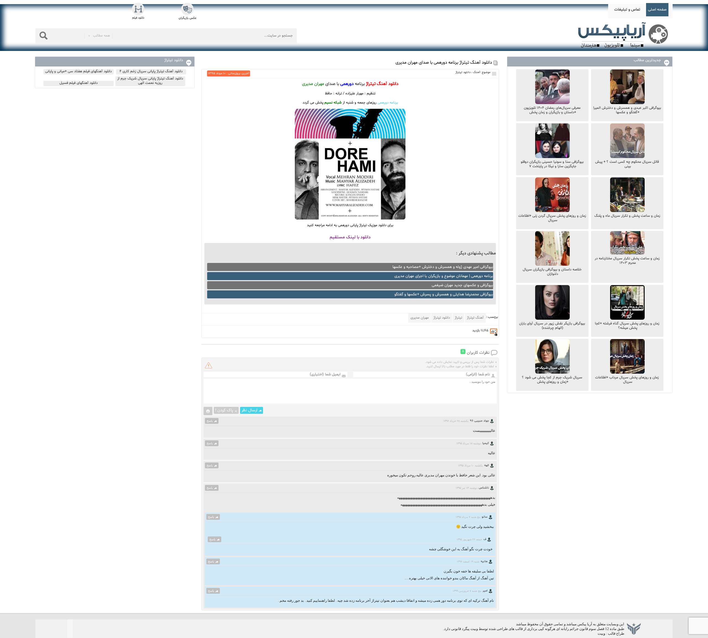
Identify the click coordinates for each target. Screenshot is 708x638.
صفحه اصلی (657, 9)
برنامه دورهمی (388, 102)
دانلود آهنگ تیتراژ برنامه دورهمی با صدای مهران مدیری (443, 63)
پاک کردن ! (224, 410)
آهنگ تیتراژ (475, 317)
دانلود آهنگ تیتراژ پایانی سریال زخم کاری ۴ (151, 71)
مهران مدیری (419, 317)
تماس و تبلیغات (627, 9)
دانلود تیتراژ (462, 72)
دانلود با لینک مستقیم (350, 237)
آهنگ (476, 72)
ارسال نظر (249, 410)
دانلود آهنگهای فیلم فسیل (78, 83)
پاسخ (210, 420)
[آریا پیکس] (624, 35)
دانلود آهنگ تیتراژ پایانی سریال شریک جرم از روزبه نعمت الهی (150, 81)
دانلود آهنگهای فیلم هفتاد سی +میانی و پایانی (78, 71)
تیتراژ (458, 317)
